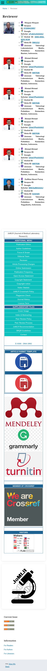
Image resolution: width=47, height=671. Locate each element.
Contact (23, 334)
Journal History (23, 299)
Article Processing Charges (23, 264)
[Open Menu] (2, 2)
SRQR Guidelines (23, 331)
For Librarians (9, 654)
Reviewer (23, 260)
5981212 (36, 42)
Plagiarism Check (23, 295)
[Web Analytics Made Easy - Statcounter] (6, 664)
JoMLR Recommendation (23, 327)
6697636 (36, 73)
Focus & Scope (23, 252)
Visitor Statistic (23, 288)
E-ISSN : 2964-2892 (23, 344)
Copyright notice (23, 284)
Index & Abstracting (23, 315)
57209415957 (29, 28)
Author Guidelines (23, 248)
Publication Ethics (23, 244)
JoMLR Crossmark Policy (23, 291)
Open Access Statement (23, 276)
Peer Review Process (23, 323)
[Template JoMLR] (23, 369)
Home (5, 9)
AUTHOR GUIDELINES (23, 373)
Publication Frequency (23, 272)
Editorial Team (23, 256)
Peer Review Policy (23, 319)
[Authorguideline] (23, 391)
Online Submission (23, 268)
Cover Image (23, 311)
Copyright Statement (23, 280)
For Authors (8, 650)
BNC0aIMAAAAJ (36, 188)
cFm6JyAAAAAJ (36, 34)
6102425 (36, 194)
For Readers (8, 645)
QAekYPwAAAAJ (36, 67)
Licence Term (23, 303)
